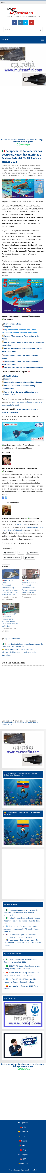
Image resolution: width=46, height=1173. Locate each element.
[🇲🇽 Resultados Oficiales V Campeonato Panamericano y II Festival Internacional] (10, 574)
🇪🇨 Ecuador (23, 1136)
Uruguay (13, 175)
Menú (3, 2)
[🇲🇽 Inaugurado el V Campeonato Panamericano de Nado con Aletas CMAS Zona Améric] (10, 608)
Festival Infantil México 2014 (18, 170)
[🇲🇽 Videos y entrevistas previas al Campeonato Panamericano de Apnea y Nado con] (31, 574)
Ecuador (30, 168)
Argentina (32, 165)
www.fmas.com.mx (10, 412)
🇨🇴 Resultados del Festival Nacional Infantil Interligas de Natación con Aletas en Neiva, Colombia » (19, 652)
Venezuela (22, 175)
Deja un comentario (12, 639)
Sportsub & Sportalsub (29, 1170)
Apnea (24, 165)
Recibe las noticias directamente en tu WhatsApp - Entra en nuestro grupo (23, 141)
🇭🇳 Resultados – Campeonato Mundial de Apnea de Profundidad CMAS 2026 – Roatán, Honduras (22, 929)
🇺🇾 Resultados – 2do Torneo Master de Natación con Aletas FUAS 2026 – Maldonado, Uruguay (22, 943)
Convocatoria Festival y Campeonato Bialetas (23, 367)
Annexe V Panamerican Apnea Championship (23, 382)
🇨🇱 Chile (23, 1127)
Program (8, 379)
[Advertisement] (23, 112)
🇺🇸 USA (23, 1159)
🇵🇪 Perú (23, 1150)
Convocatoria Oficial (13, 324)
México (33, 170)
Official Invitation (11, 376)
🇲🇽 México (23, 1145)
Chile (11, 168)
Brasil (38, 165)
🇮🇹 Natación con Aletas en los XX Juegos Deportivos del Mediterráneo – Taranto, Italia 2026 (22, 921)
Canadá (5, 168)
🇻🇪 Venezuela (23, 1164)
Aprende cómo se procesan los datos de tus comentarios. (20, 724)
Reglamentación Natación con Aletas (20, 330)
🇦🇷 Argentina (23, 1123)
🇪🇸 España (23, 1141)
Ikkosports (21, 524)
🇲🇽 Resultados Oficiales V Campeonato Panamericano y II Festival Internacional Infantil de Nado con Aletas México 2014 (10, 587)
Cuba (24, 168)
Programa (8, 327)
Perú (8, 175)
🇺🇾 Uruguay (23, 1155)
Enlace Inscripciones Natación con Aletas (19, 333)
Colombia (17, 168)
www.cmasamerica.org (26, 409)
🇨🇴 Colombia (23, 1132)
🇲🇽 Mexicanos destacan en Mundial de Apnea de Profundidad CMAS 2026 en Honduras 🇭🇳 (21, 913)
